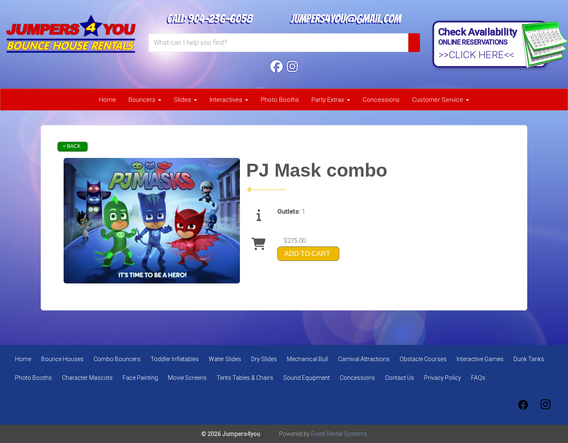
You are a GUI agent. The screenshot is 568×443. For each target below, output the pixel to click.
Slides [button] (183, 99)
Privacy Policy (442, 377)
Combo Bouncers (117, 359)
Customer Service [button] (438, 99)
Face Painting (140, 377)
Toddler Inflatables (175, 359)
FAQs (478, 377)
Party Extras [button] (328, 99)
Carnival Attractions (364, 359)
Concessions (381, 99)
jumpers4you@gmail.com (346, 18)
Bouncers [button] (142, 99)
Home (107, 99)
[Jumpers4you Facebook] (276, 66)
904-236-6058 (220, 18)
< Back (72, 146)
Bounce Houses (62, 359)
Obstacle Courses (423, 359)
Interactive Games (480, 359)
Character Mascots (87, 377)
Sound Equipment (306, 377)
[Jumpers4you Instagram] (292, 66)
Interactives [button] (227, 99)
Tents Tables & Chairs (245, 377)
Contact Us (399, 377)
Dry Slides (264, 359)
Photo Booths (280, 99)
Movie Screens (187, 377)
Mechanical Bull (307, 359)
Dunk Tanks (529, 359)
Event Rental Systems (339, 434)
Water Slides (225, 359)
